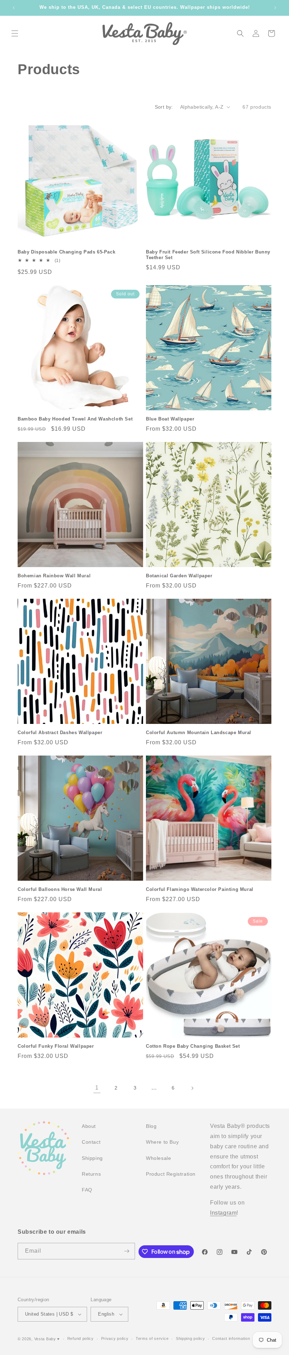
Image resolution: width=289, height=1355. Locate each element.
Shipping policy (190, 1338)
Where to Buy (162, 1142)
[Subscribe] (127, 1251)
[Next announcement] (275, 7)
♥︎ (58, 1339)
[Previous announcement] (13, 7)
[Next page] (192, 1088)
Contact (91, 1142)
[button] (15, 33)
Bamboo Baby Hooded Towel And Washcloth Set (75, 419)
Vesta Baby (45, 1339)
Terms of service (152, 1338)
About (89, 1126)
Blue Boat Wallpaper (170, 419)
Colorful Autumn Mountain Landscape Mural (198, 732)
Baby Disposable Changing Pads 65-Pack (66, 252)
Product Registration (171, 1174)
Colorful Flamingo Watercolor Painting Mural (199, 889)
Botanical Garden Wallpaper (179, 575)
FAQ (87, 1190)
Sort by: (164, 107)
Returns (91, 1174)
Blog (151, 1126)
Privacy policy (115, 1338)
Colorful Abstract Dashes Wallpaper (60, 732)
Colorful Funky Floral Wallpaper (56, 1046)
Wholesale (158, 1158)
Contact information (231, 1338)
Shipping (92, 1158)
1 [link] (97, 1088)
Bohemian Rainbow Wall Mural (54, 575)
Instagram (223, 1213)
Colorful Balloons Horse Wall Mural (60, 889)
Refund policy (80, 1338)
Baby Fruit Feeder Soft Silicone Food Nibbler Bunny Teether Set (208, 255)
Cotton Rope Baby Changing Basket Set (193, 1046)
